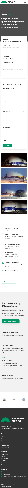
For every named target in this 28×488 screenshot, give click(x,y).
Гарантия (3, 463)
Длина (4, 101)
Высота (5, 107)
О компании (4, 454)
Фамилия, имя (6, 127)
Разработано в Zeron (6, 486)
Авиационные (5, 445)
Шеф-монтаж (4, 458)
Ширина (5, 95)
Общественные (5, 447)
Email (4, 140)
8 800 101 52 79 (7, 472)
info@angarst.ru (7, 474)
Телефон (5, 133)
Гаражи (3, 439)
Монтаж (3, 456)
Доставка (3, 460)
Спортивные (4, 441)
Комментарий (6, 118)
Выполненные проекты (7, 465)
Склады (3, 436)
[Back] (14, 399)
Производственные (6, 443)
